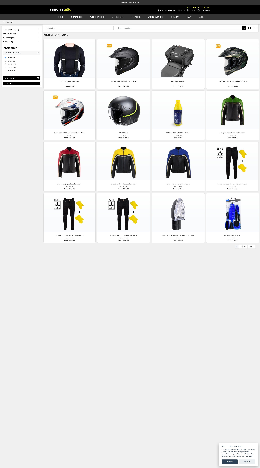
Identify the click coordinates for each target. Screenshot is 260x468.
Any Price (11, 58)
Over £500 (11, 71)
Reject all (247, 461)
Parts (189, 17)
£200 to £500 (12, 67)
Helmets (175, 17)
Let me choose (247, 456)
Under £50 (11, 61)
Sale (201, 17)
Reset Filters (10, 83)
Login (135, 2)
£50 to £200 (12, 64)
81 (245, 247)
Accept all (229, 461)
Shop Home (9, 78)
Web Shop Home (97, 17)
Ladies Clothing (155, 17)
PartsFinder (76, 17)
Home (60, 17)
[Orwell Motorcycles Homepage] (60, 9)
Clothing (135, 17)
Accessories (117, 17)
